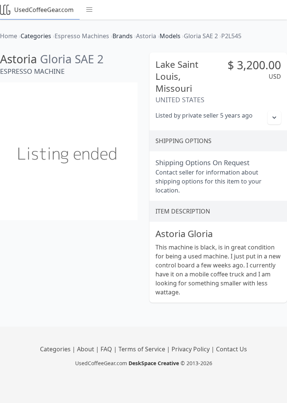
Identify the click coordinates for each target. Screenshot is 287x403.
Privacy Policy (191, 349)
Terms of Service (142, 349)
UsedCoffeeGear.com (44, 10)
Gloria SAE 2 (72, 59)
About (86, 349)
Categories (56, 349)
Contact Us (231, 349)
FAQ (107, 349)
